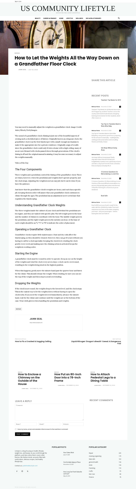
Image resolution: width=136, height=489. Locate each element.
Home (61, 18)
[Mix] (121, 86)
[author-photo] (19, 388)
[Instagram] (22, 471)
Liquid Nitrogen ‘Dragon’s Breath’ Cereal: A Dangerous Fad (96, 342)
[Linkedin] (103, 86)
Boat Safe (104, 196)
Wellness (79, 18)
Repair (17, 53)
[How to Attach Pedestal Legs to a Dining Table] (104, 359)
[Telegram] (116, 86)
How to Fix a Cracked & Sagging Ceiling (33, 341)
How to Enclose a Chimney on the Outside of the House (29, 379)
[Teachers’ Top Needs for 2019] (96, 102)
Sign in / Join (18, 1)
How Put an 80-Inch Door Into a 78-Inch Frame (67, 377)
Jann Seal (22, 70)
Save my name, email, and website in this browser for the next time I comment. (43, 429)
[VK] (126, 86)
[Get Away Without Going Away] (96, 149)
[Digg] (130, 86)
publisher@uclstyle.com (30, 466)
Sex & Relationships (93, 18)
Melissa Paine (96, 106)
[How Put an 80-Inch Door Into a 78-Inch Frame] (68, 359)
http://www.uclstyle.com (36, 322)
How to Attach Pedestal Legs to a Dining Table (103, 377)
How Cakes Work (68, 452)
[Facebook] (94, 86)
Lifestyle (69, 18)
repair (18, 309)
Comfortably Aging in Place (72, 462)
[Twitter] (98, 86)
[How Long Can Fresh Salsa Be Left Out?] (57, 474)
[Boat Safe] (96, 197)
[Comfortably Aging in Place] (57, 464)
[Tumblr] (112, 86)
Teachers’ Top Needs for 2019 (111, 100)
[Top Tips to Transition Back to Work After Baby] (96, 125)
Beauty (37, 18)
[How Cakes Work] (57, 455)
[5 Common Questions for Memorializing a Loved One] (96, 173)
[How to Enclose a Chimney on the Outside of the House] (31, 359)
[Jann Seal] (16, 69)
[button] (118, 18)
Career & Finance (49, 18)
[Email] (107, 86)
